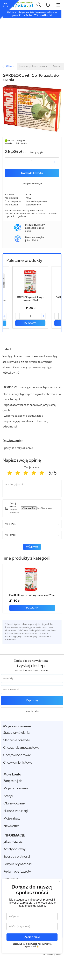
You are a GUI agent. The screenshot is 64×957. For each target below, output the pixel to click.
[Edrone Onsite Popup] (32, 478)
